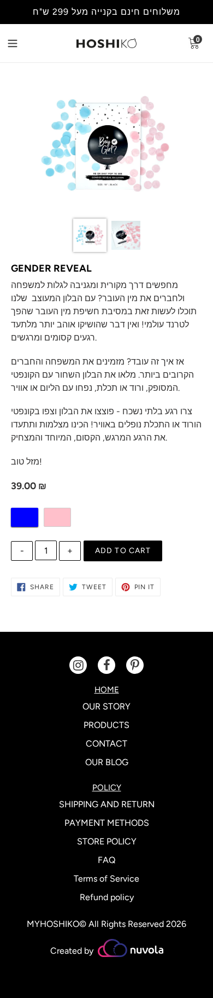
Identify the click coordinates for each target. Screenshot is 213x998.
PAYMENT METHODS (106, 823)
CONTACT (106, 743)
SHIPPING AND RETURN (107, 804)
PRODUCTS (106, 725)
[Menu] (21, 42)
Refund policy (107, 897)
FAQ (106, 860)
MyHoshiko (53, 924)
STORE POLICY (107, 841)
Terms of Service (106, 878)
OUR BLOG (106, 762)
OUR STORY (106, 706)
